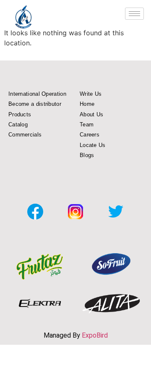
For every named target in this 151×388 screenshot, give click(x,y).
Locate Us (93, 145)
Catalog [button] (18, 124)
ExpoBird (95, 335)
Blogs (87, 155)
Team (87, 124)
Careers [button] (89, 134)
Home (87, 104)
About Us (91, 114)
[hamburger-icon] (134, 14)
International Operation (37, 94)
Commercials (25, 134)
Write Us (91, 94)
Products (19, 114)
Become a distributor (34, 104)
